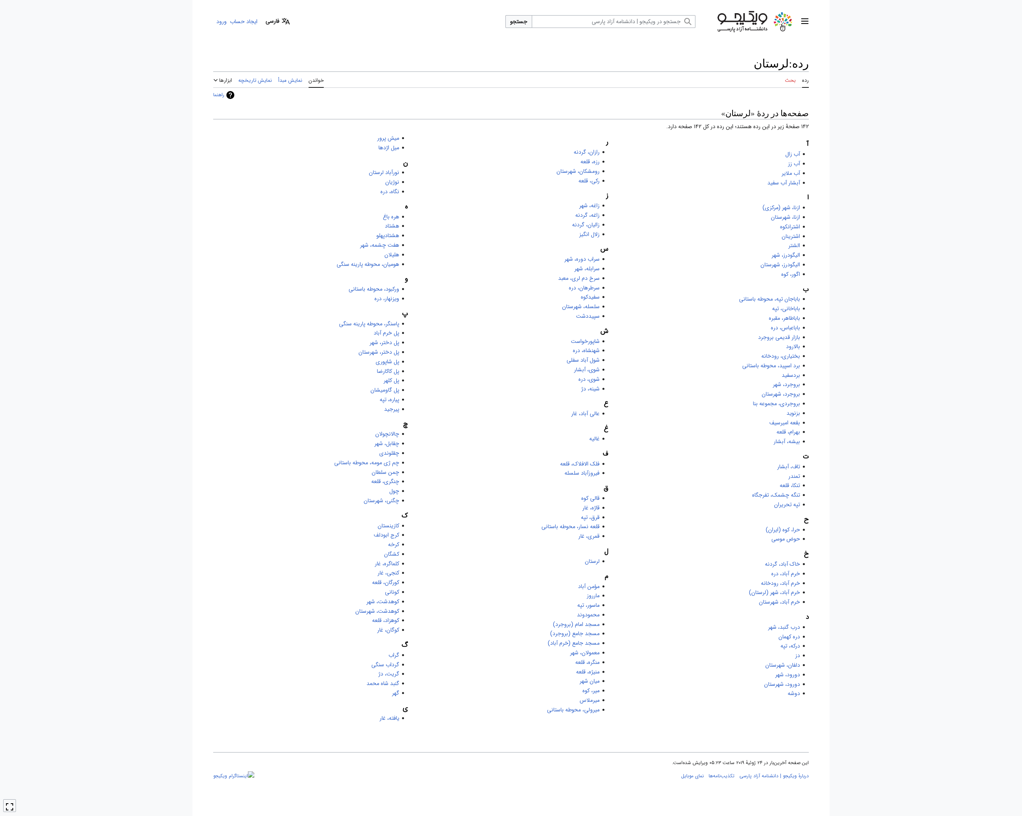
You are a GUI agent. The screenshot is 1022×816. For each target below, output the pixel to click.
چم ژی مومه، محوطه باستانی (366, 462)
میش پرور (388, 138)
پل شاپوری (387, 361)
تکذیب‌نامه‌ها (722, 776)
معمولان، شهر (585, 652)
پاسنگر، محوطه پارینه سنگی (369, 323)
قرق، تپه (590, 517)
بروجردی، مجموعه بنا (776, 403)
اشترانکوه (790, 226)
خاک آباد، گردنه (782, 564)
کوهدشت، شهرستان (377, 611)
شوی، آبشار (587, 369)
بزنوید (793, 413)
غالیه (594, 438)
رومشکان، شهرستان (578, 171)
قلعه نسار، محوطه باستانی (570, 526)
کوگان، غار (388, 630)
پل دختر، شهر (384, 342)
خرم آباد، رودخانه (780, 583)
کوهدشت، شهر (382, 601)
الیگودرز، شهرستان (780, 264)
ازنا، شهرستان (785, 217)
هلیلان (391, 254)
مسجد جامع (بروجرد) (575, 633)
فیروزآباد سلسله (582, 473)
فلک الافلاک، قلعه (580, 463)
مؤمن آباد (589, 586)
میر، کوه (591, 690)
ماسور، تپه (588, 605)
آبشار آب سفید (783, 182)
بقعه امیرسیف (784, 422)
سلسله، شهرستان (581, 306)
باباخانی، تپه (786, 308)
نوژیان (392, 182)
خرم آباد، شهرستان (779, 602)
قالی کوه (590, 498)
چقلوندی (389, 453)
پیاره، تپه (389, 399)
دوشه (794, 693)
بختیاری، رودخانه (780, 356)
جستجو (518, 21)
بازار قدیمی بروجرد (779, 337)
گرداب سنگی (385, 664)
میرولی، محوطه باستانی (573, 709)
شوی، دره (589, 379)
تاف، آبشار (788, 466)
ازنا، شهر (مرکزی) (781, 207)
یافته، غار (389, 718)
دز (797, 655)
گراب (393, 655)
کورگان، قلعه (385, 582)
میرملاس (590, 700)
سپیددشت (588, 316)
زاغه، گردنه (587, 215)
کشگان (391, 554)
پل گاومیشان (384, 390)
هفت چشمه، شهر (379, 245)
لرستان (592, 561)
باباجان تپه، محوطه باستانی (769, 299)
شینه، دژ (590, 388)
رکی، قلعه (589, 180)
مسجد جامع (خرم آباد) (574, 643)
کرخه (393, 544)
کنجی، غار (388, 572)
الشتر (794, 245)
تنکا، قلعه (790, 485)
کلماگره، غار (387, 563)
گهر (395, 693)
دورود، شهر (787, 674)
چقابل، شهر (386, 443)
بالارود (793, 346)
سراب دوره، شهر (582, 259)
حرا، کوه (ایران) (783, 529)
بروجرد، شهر (786, 384)
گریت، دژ (388, 673)
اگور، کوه (790, 274)
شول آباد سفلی (583, 360)
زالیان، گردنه (586, 224)
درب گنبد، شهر (784, 627)
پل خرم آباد (386, 333)
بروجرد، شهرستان (781, 394)
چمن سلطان (385, 472)
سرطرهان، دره (584, 287)
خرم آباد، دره (785, 573)
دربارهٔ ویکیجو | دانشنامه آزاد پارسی (774, 776)
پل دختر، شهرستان (378, 352)
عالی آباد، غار (585, 413)
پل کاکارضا (388, 371)
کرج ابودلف (386, 535)
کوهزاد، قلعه (385, 620)
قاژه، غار (591, 507)
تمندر (794, 476)
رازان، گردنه (587, 152)
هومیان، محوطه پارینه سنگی (368, 264)
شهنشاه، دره (586, 350)
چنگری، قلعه (385, 481)
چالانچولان (387, 434)
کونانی (392, 592)
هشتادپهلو (387, 235)
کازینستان (388, 525)
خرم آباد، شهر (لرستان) (774, 592)
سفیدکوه (590, 297)
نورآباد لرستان (384, 172)
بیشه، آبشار (787, 441)
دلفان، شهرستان (782, 665)
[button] (804, 21)
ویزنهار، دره (386, 298)
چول (394, 491)
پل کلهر (391, 380)
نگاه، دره (389, 191)
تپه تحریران (787, 504)
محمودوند (588, 614)
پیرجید (391, 409)
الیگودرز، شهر (786, 255)
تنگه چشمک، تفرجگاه (776, 495)
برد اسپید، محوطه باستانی (771, 365)
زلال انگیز (589, 234)
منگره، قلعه (587, 662)
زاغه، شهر (589, 205)
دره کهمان (789, 636)
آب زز (794, 163)
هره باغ (391, 216)
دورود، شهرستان (782, 684)
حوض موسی (785, 539)
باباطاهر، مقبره (784, 318)
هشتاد (392, 226)
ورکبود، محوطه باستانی (374, 289)
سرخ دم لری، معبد (579, 278)
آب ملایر (791, 173)
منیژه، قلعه (588, 671)
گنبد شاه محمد (382, 683)
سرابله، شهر (587, 268)
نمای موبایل (692, 776)
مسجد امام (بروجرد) (576, 624)
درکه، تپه (790, 646)
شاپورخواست (585, 341)
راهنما (218, 95)
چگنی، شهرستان (381, 500)
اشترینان (791, 236)
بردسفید (791, 375)
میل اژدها (388, 147)
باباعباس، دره (785, 327)
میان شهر (590, 681)
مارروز (593, 595)
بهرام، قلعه (788, 432)
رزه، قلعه (590, 161)
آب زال (792, 154)
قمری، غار (589, 536)
